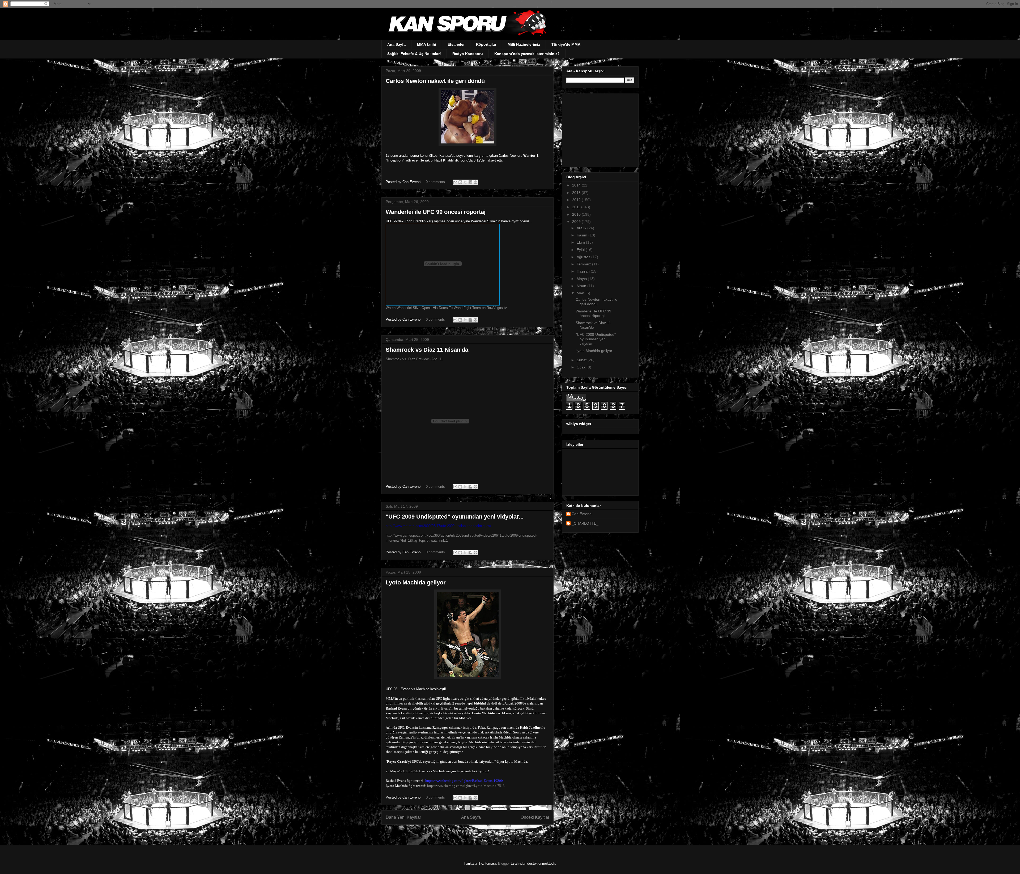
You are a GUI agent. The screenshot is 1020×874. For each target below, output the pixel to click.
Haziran (584, 271)
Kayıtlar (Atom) (474, 831)
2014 (577, 185)
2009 (577, 221)
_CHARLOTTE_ (585, 523)
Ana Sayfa (396, 44)
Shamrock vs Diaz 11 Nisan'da (427, 349)
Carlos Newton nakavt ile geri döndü (435, 81)
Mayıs (582, 279)
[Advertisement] (599, 129)
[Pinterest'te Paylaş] (475, 182)
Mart (581, 293)
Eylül (581, 250)
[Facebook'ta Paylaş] (470, 182)
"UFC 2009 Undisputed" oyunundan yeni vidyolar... (455, 516)
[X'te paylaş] (465, 182)
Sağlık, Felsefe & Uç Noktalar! (414, 54)
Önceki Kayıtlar (535, 817)
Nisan (582, 286)
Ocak (581, 367)
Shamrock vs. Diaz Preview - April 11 (414, 359)
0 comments (435, 182)
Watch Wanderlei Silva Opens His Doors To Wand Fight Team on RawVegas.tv (446, 308)
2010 (577, 214)
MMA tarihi (426, 44)
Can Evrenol (582, 514)
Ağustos (584, 257)
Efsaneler (456, 44)
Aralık (582, 228)
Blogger (504, 863)
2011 (576, 207)
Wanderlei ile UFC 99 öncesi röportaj (436, 212)
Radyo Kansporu (467, 54)
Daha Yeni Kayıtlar (403, 817)
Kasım (582, 235)
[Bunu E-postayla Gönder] (455, 182)
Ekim (581, 242)
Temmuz (584, 264)
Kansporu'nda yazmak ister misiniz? (527, 54)
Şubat (582, 360)
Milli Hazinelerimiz (524, 44)
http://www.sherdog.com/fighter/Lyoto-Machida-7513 (466, 786)
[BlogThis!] (460, 182)
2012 (577, 200)
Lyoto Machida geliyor (416, 582)
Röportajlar (486, 44)
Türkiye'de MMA (565, 44)
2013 (577, 192)
